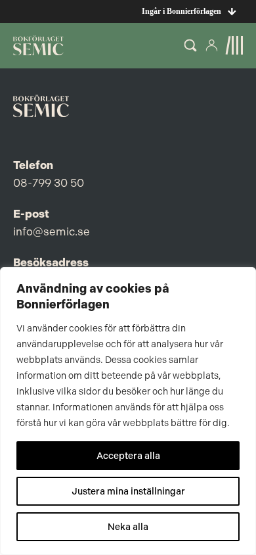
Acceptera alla (128, 455)
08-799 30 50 (48, 182)
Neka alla (128, 526)
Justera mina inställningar (128, 491)
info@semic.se (51, 231)
